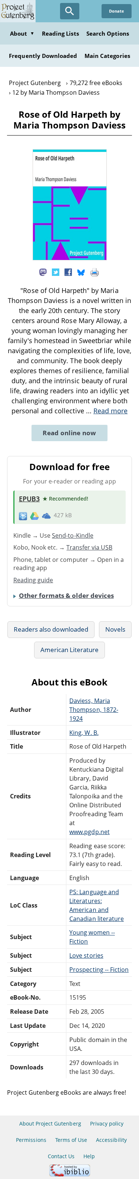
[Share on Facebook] (68, 272)
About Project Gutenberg (50, 1123)
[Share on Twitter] (55, 272)
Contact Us (61, 1156)
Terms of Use (71, 1139)
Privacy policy (107, 1123)
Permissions (31, 1139)
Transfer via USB (89, 547)
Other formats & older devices (66, 595)
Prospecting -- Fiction (99, 969)
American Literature (69, 649)
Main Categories (107, 55)
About (22, 33)
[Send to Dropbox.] (23, 515)
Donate (116, 11)
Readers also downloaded (51, 629)
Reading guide (33, 580)
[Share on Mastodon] (43, 272)
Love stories (86, 955)
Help (89, 1156)
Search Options (107, 33)
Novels (115, 629)
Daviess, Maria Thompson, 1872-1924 (93, 710)
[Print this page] (94, 272)
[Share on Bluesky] (81, 272)
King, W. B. (83, 733)
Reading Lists (60, 33)
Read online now (69, 433)
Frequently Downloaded (43, 55)
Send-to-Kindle (72, 535)
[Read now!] (70, 258)
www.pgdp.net (89, 832)
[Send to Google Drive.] (34, 515)
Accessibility (111, 1139)
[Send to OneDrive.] (46, 515)
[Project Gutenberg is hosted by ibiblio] (69, 1174)
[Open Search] (69, 11)
